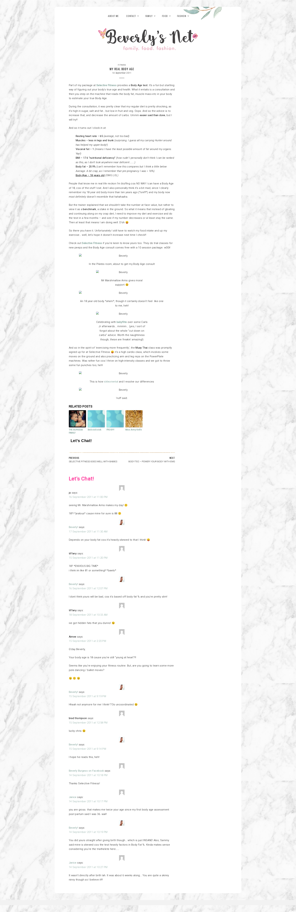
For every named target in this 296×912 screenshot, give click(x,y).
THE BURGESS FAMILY (76, 431)
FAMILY (149, 16)
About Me (113, 16)
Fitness (122, 65)
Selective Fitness (106, 85)
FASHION (181, 16)
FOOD (165, 16)
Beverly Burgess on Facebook (86, 770)
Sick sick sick (94, 430)
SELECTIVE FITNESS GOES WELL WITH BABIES (93, 461)
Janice (73, 797)
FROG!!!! (110, 430)
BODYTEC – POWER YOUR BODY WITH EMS (151, 461)
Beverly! (73, 527)
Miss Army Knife (133, 430)
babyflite (122, 322)
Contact (131, 16)
